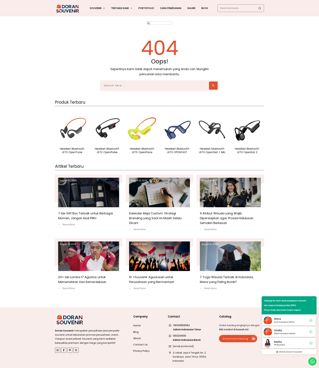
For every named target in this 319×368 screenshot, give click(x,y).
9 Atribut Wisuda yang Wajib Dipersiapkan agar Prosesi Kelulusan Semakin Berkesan (230, 204)
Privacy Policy (141, 351)
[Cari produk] (259, 8)
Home (137, 325)
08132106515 (179, 335)
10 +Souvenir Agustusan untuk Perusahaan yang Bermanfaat (159, 266)
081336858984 (181, 325)
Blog (136, 332)
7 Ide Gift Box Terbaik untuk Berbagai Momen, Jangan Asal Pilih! (88, 204)
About (137, 338)
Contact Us (140, 344)
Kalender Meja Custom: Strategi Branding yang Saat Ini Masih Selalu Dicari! (159, 204)
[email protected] (183, 346)
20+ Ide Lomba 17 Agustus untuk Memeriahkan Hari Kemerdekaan (88, 266)
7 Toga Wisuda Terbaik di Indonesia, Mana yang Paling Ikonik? (230, 266)
